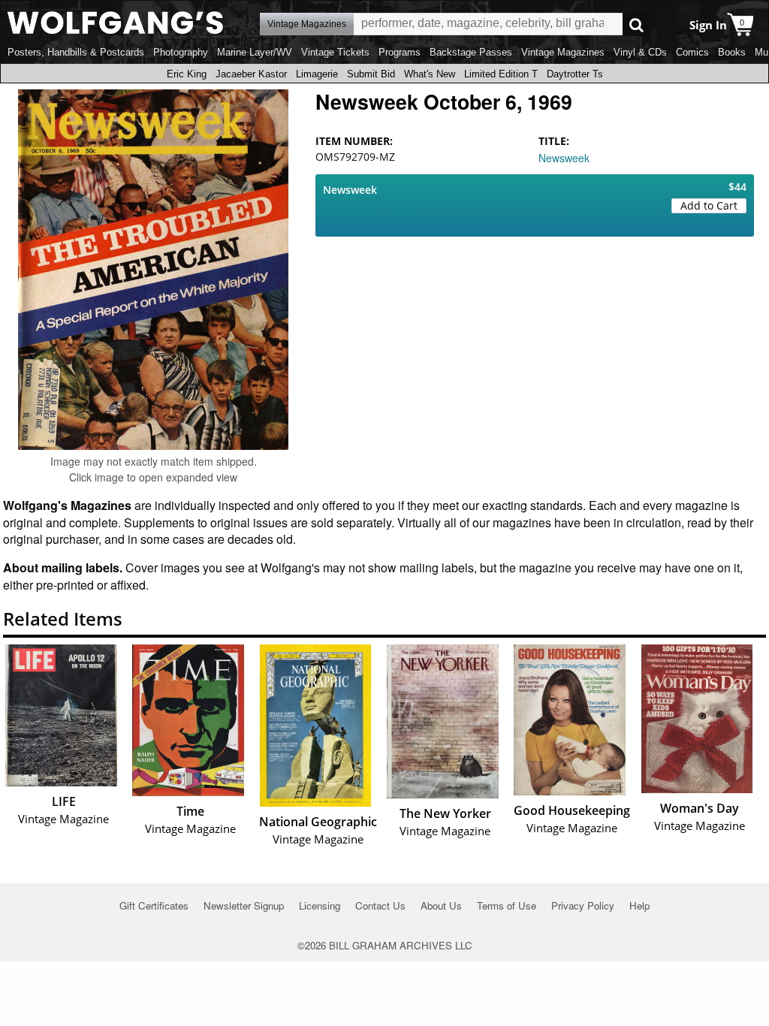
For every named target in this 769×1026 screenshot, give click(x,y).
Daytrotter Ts (575, 74)
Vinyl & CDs (640, 52)
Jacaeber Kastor (251, 74)
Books (732, 52)
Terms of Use (506, 905)
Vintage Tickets (335, 52)
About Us (441, 905)
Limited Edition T (501, 74)
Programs (399, 52)
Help (639, 905)
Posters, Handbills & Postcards (76, 52)
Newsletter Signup (244, 905)
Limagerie (317, 74)
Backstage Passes (471, 52)
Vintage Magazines (563, 52)
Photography (180, 52)
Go (636, 24)
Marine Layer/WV (254, 52)
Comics (692, 52)
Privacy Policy (582, 905)
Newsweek (564, 157)
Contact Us (380, 905)
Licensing (319, 905)
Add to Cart (708, 205)
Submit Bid (371, 74)
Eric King (187, 74)
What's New (429, 74)
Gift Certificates (153, 905)
